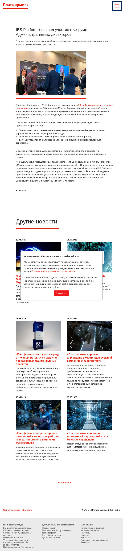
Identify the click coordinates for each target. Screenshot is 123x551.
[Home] (63, 6)
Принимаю (61, 293)
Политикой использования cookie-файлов (53, 271)
